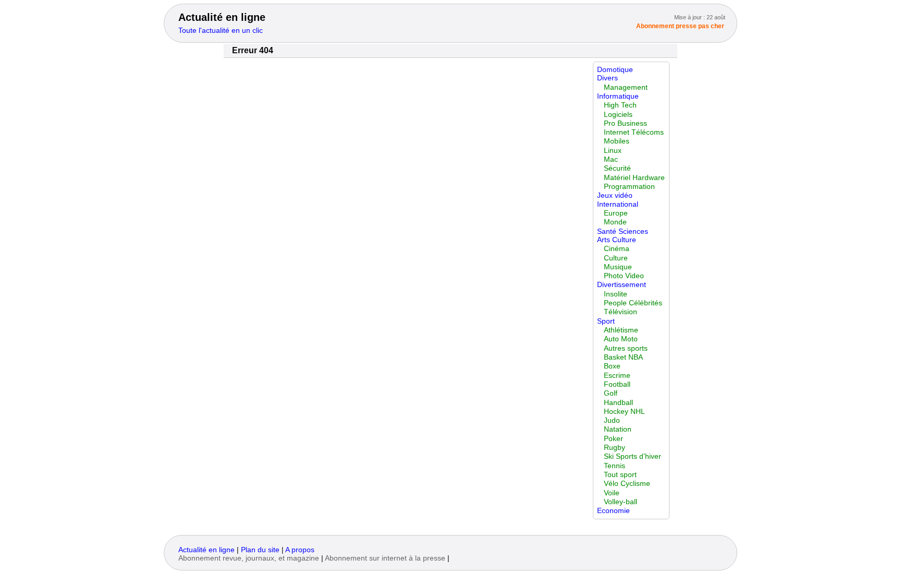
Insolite (615, 294)
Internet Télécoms (634, 132)
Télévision (620, 312)
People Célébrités (633, 303)
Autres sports (626, 348)
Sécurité (617, 168)
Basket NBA (623, 357)
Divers (607, 78)
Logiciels (618, 114)
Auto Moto (621, 339)
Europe (616, 213)
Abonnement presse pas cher (680, 26)
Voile (611, 493)
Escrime (617, 375)
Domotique (615, 70)
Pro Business (625, 123)
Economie (613, 511)
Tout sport (620, 475)
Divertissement (621, 285)
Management (626, 87)
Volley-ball (620, 502)
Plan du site (260, 550)
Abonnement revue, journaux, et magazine (248, 558)
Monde (615, 222)
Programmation (629, 187)
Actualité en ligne (221, 17)
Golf (610, 393)
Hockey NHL (624, 411)
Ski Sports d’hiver (632, 456)
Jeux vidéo (614, 195)
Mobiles (616, 141)
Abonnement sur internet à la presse (385, 558)
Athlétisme (621, 330)
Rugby (614, 447)
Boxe (612, 366)
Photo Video (624, 276)
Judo (612, 420)
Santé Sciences (622, 231)
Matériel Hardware (634, 178)
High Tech (620, 105)
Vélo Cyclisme (627, 483)
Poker (613, 439)
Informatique (618, 96)
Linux (613, 150)
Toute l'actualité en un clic (220, 30)
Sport (606, 321)
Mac (611, 159)
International (617, 204)
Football (617, 384)
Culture (616, 258)
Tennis (614, 466)
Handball (618, 403)
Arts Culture (616, 240)
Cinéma (616, 249)
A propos (299, 550)
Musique (618, 267)
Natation (617, 429)
